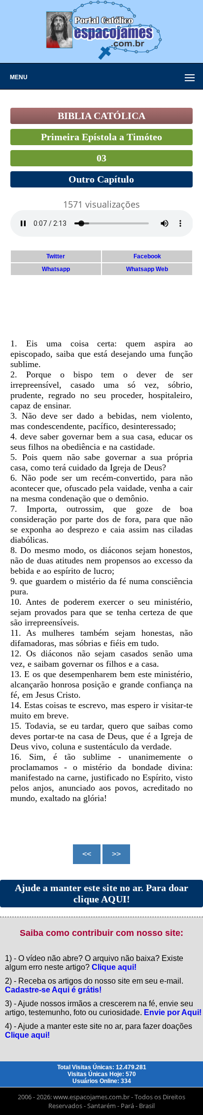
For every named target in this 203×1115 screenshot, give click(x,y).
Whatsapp (56, 269)
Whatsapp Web (147, 269)
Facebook (147, 256)
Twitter (55, 256)
